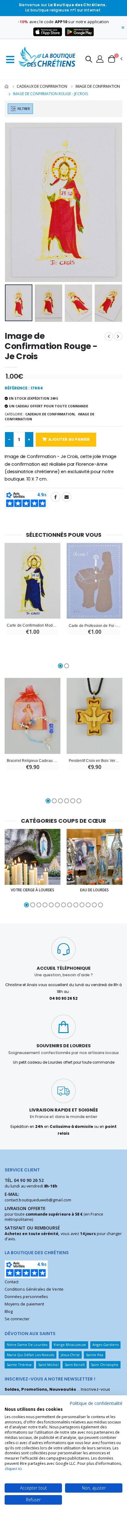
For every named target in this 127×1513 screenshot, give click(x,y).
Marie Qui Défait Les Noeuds (31, 1354)
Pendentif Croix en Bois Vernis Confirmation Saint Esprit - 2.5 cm (94, 761)
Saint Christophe (104, 1364)
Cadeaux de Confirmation (42, 86)
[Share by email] (67, 497)
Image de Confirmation (98, 86)
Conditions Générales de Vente (34, 1289)
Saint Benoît (75, 1364)
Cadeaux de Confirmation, (50, 414)
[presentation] (13, 202)
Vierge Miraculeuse (70, 1344)
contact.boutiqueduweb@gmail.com (38, 1200)
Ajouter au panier (69, 439)
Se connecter (17, 1319)
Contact (11, 1281)
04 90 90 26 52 (29, 1180)
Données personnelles (26, 1296)
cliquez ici (13, 1468)
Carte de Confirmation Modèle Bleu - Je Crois (32, 625)
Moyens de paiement (24, 1304)
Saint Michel (48, 1364)
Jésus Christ (70, 1354)
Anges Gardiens (105, 1344)
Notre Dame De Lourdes (27, 1344)
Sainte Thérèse (19, 1364)
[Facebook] (55, 497)
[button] (88, 60)
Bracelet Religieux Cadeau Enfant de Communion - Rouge (32, 761)
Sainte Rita (95, 1354)
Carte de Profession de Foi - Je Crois (94, 626)
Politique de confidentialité (96, 1403)
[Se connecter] (100, 58)
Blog (9, 1311)
